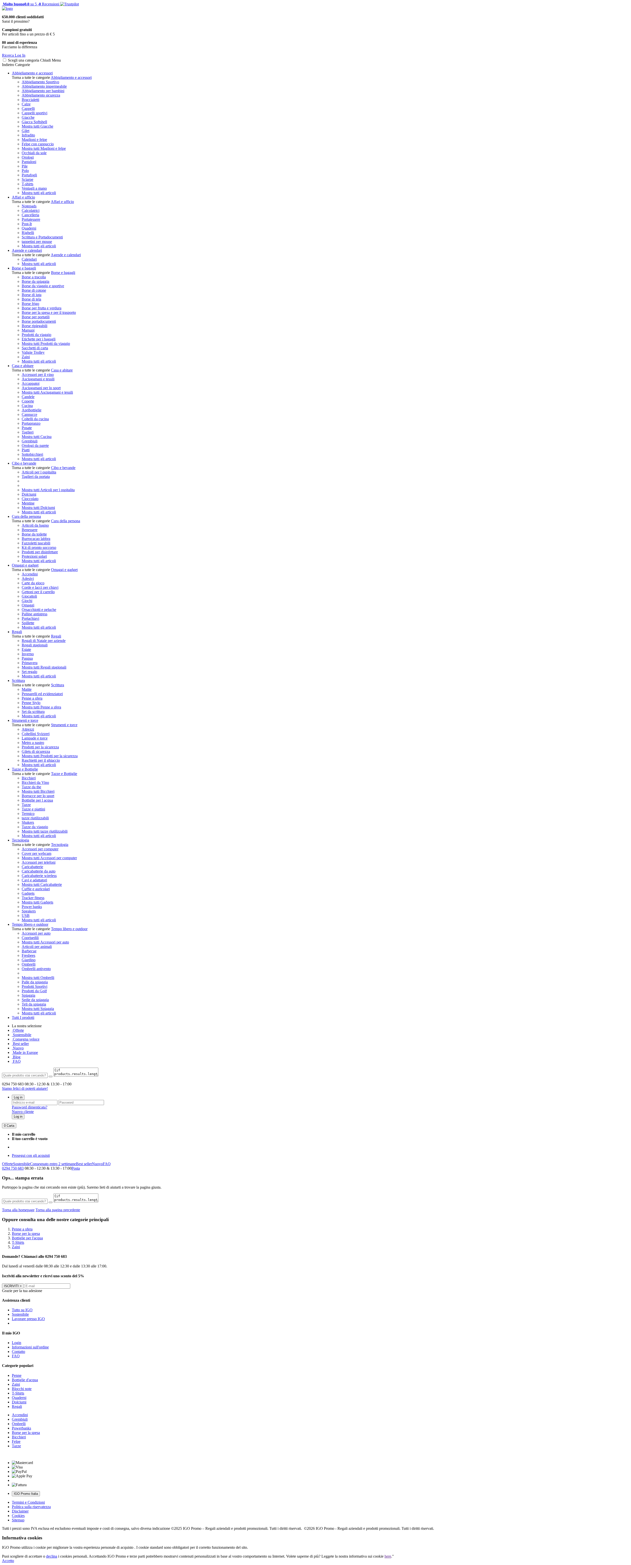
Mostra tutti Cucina (37, 437)
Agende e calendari (27, 250)
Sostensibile (21, 1035)
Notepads (29, 206)
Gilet (25, 131)
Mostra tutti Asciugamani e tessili (47, 392)
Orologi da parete (35, 445)
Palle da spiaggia (35, 982)
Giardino (28, 960)
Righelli (28, 233)
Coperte (28, 401)
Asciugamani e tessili (38, 379)
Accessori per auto (36, 933)
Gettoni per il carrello (38, 592)
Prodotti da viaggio (36, 335)
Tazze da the (31, 787)
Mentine (28, 503)
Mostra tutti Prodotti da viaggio (46, 343)
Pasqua (27, 658)
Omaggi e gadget (25, 565)
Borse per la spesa (26, 1432)
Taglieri (28, 432)
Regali (17, 632)
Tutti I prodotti (23, 1017)
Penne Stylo (31, 703)
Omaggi (28, 605)
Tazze (26, 805)
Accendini (30, 574)
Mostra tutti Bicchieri (38, 791)
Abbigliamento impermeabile (44, 86)
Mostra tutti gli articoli (39, 193)
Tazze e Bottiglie (25, 769)
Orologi (28, 157)
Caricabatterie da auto (38, 871)
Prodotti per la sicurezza (40, 747)
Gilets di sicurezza (36, 751)
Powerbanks (21, 1428)
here (388, 1556)
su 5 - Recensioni (30, 4)
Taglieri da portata (36, 476)
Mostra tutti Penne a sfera (41, 707)
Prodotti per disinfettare (40, 552)
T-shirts (27, 184)
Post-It (27, 224)
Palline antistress (34, 614)
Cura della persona (26, 516)
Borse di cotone (34, 290)
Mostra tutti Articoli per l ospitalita (48, 490)
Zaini (26, 357)
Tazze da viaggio (35, 827)
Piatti (26, 450)
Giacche (28, 117)
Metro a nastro (33, 742)
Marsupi (28, 330)
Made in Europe (25, 1052)
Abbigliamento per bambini (43, 91)
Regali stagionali (35, 645)
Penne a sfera (32, 698)
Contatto (18, 1351)
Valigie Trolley (33, 352)
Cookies (18, 1516)
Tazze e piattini (33, 809)
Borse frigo (30, 304)
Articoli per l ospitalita (39, 472)
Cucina (27, 406)
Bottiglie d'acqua (25, 1380)
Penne (16, 1375)
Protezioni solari (34, 556)
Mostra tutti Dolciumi (38, 507)
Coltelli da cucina (35, 419)
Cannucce (29, 414)
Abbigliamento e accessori (32, 73)
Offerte (18, 1030)
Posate (27, 428)
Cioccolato (30, 499)
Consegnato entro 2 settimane (53, 1164)
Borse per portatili (36, 317)
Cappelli (28, 108)
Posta (75, 1168)
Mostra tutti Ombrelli (38, 978)
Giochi (27, 601)
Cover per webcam (36, 853)
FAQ (16, 1061)
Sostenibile (21, 1164)
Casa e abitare (23, 366)
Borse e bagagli (24, 268)
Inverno (28, 654)
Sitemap (18, 1520)
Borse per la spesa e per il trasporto (49, 312)
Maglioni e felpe (34, 139)
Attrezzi (28, 729)
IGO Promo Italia (26, 1494)
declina (51, 1556)
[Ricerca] (51, 1076)
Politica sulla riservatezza (31, 1507)
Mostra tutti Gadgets (37, 902)
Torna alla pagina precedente (57, 1210)
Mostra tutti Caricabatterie (42, 884)
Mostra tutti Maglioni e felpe (44, 148)
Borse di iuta (31, 295)
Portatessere (31, 219)
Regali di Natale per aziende (44, 641)
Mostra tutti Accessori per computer (49, 858)
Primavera (29, 663)
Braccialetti (30, 100)
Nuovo (18, 1048)
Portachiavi (30, 618)
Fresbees (28, 955)
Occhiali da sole (34, 153)
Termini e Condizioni (28, 1502)
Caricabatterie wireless (39, 876)
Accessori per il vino (38, 374)
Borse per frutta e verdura (41, 308)
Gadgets (28, 893)
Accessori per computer (40, 849)
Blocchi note (22, 1389)
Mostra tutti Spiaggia (38, 1009)
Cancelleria (30, 215)
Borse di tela (31, 299)
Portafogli (29, 175)
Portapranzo (31, 423)
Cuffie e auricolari (36, 889)
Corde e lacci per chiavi (40, 587)
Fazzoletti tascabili (36, 543)
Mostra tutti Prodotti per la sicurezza (50, 756)
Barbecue (29, 951)
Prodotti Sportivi (34, 986)
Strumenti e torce (25, 720)
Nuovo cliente (23, 1112)
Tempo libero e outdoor (30, 924)
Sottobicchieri (32, 454)
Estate (26, 649)
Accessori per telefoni (38, 862)
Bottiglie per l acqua (37, 800)
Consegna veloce (25, 1039)
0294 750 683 (13, 1168)
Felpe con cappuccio (38, 144)
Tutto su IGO (22, 1310)
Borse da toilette (34, 534)
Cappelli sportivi (34, 113)
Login (16, 1343)
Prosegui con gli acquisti (31, 1155)
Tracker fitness (33, 898)
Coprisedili (30, 938)
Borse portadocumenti (39, 321)
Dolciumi (29, 494)
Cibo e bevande (24, 463)
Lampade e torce (35, 738)
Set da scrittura (33, 711)
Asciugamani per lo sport (41, 388)
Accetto (8, 1561)
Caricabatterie (32, 867)
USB (26, 915)
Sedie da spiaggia (35, 1000)
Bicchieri (29, 778)
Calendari (29, 259)
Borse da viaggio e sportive (43, 286)
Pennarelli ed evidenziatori (42, 694)
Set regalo (29, 672)
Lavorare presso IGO (28, 1319)
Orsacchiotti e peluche (39, 609)
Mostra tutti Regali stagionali (44, 667)
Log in (18, 1097)
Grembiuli (29, 441)
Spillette (28, 623)
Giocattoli (29, 596)
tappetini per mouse (37, 241)
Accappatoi (30, 383)
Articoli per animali (37, 946)
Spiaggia (28, 995)
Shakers (28, 822)
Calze (26, 104)
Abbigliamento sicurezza (41, 95)
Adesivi (28, 578)
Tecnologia (20, 840)
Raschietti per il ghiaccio (41, 760)
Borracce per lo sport (38, 796)
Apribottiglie (31, 410)
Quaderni (29, 228)
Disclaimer (20, 1511)
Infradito (28, 135)
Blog (16, 1057)
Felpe (16, 1441)
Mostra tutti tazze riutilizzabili (45, 831)
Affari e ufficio (23, 197)
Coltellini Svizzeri (36, 734)
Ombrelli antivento (36, 969)
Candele (28, 397)
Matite (27, 689)
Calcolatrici (30, 210)
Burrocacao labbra (36, 539)
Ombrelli (28, 964)
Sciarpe (27, 179)
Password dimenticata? (29, 1107)
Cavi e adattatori (34, 880)
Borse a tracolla (34, 277)
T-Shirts (18, 1393)
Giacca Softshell (34, 122)
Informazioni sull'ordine (30, 1347)
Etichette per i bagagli (38, 339)
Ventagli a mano (34, 188)
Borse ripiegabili (34, 326)
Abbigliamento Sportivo (40, 82)
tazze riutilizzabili (35, 818)
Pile (25, 166)
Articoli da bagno (35, 525)
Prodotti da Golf (34, 991)
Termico (28, 813)
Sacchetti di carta (35, 348)
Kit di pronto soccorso (39, 547)
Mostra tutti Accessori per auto (45, 942)
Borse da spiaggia (35, 281)
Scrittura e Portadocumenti (42, 237)
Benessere (29, 530)
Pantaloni (29, 162)
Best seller (20, 1044)
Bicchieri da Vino (35, 782)
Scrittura (18, 680)
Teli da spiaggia (34, 1004)
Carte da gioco (33, 583)
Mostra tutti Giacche (37, 126)
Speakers (29, 911)
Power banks (32, 907)
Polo (25, 170)
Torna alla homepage (18, 1210)
